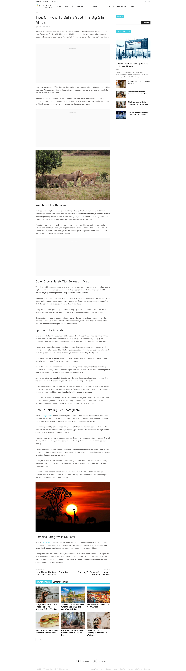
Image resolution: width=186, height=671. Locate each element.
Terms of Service (106, 669)
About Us (122, 669)
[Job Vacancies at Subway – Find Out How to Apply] (47, 620)
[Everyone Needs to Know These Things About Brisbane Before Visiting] (47, 595)
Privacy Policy (95, 669)
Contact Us (55, 1)
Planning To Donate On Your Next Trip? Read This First (93, 573)
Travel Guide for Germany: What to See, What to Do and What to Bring (72, 606)
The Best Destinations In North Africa (98, 605)
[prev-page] (37, 639)
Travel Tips (68, 6)
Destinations (96, 6)
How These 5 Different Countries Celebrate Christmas (52, 573)
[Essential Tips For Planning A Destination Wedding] (98, 620)
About (59, 6)
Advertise (38, 1)
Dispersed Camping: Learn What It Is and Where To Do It (72, 632)
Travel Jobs (121, 6)
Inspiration (81, 6)
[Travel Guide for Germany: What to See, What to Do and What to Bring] (73, 595)
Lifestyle (109, 6)
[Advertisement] (73, 64)
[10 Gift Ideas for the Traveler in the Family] (121, 84)
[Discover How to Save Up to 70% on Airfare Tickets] (133, 48)
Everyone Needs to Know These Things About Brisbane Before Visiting (46, 606)
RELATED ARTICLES (43, 582)
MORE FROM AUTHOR (60, 582)
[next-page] (40, 639)
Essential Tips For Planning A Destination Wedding (97, 632)
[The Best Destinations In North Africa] (98, 595)
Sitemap (115, 669)
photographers (46, 416)
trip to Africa (47, 542)
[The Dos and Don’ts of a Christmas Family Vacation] (121, 94)
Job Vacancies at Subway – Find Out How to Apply (47, 631)
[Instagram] (148, 1)
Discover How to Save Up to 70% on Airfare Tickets (132, 65)
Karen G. (118, 69)
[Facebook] (145, 1)
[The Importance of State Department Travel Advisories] (121, 104)
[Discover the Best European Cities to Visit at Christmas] (121, 115)
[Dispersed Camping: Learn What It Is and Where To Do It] (73, 620)
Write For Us (46, 1)
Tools (132, 6)
